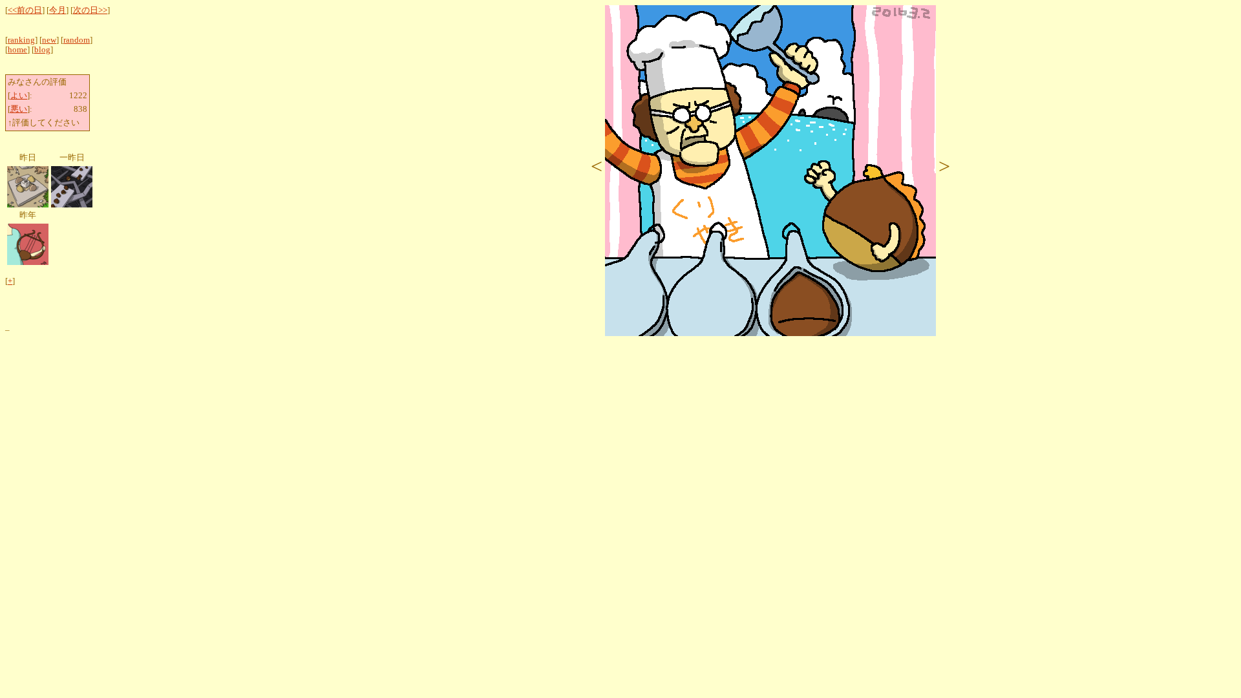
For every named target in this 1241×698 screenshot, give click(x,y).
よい (18, 95)
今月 (57, 10)
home (17, 49)
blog (42, 49)
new (49, 40)
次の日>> (90, 10)
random (76, 40)
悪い (18, 109)
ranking (21, 40)
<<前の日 (25, 10)
